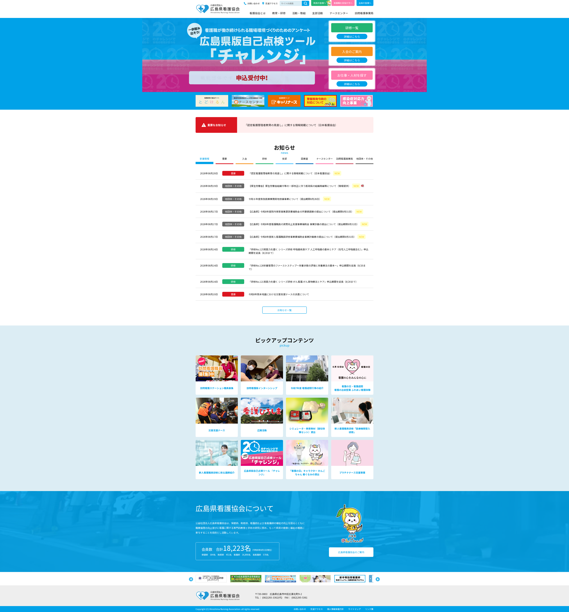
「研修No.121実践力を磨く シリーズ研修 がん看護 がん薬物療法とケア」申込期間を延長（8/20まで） (303, 281)
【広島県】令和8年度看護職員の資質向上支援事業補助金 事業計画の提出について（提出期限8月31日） (308, 224)
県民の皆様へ (319, 2)
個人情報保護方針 (335, 609)
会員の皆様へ (365, 2)
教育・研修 (279, 13)
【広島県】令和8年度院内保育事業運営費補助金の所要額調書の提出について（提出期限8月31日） (305, 211)
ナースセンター (339, 13)
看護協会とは (258, 13)
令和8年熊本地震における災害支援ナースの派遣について (279, 294)
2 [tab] (286, 89)
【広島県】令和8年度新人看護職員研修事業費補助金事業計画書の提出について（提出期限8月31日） (306, 236)
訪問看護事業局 (364, 13)
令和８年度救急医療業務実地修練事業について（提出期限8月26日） (289, 199)
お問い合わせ (253, 3)
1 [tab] (282, 89)
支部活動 (317, 13)
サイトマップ (354, 609)
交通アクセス (271, 3)
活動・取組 (299, 13)
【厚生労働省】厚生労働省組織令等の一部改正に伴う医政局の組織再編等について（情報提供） (304, 186)
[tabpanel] (284, 55)
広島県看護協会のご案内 (351, 552)
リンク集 (369, 609)
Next (377, 578)
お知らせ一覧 (284, 310)
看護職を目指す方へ (343, 2)
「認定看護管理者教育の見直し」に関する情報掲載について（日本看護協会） (291, 125)
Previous (190, 578)
